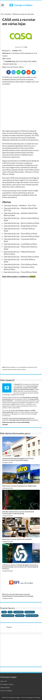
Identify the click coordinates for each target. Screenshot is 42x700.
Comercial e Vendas (12, 67)
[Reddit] (28, 72)
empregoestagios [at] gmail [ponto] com (21, 420)
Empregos (8, 14)
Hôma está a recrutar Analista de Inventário (17, 539)
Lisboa (25, 61)
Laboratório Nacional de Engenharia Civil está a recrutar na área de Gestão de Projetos (18, 459)
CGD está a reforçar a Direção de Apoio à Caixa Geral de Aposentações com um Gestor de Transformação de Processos (20, 567)
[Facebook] (8, 72)
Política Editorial (5, 687)
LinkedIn (5, 424)
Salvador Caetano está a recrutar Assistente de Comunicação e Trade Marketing (18, 512)
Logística (21, 67)
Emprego (8, 58)
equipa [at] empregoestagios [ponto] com (21, 418)
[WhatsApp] (18, 72)
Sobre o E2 (3, 681)
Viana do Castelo (8, 64)
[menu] (3, 5)
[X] (13, 72)
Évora (18, 61)
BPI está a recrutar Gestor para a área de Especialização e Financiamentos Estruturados (17, 595)
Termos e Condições (6, 690)
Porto (29, 61)
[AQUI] (32, 276)
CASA (25, 47)
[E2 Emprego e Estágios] (21, 5)
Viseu (15, 64)
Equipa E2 (7, 50)
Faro (21, 61)
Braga (13, 61)
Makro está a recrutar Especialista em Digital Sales (19, 486)
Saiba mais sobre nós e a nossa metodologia (16, 422)
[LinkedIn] (23, 72)
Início (2, 14)
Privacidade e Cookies (6, 684)
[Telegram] (33, 72)
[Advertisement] (21, 107)
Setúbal (34, 61)
